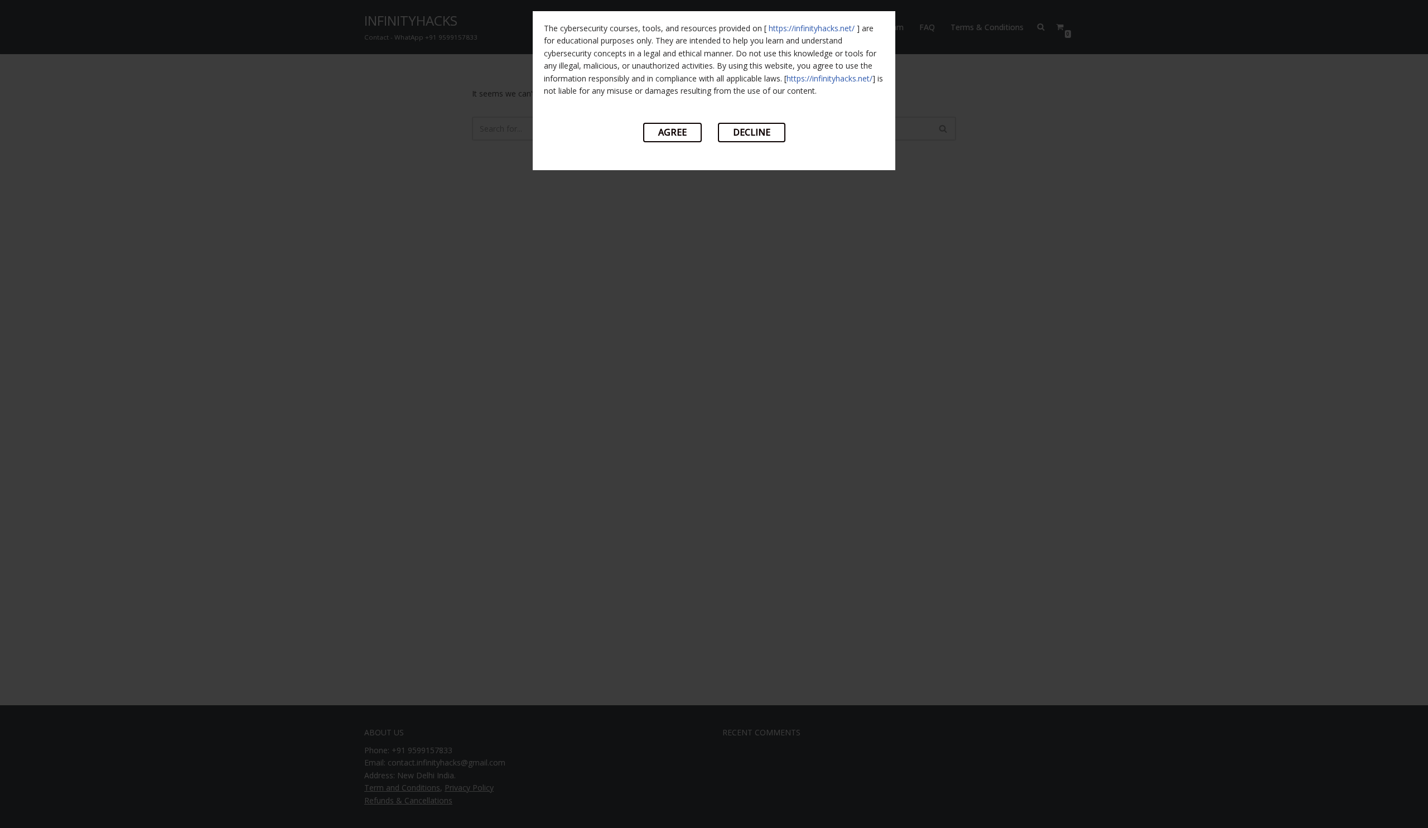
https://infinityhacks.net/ (812, 28)
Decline (751, 132)
